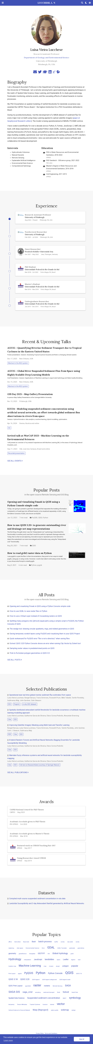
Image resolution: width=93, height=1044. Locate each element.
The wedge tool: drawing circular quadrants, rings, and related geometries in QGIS (42, 629)
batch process (45, 941)
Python (45, 518)
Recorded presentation (16, 453)
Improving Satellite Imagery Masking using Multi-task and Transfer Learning (39, 725)
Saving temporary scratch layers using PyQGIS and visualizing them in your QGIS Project (45, 634)
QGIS (40, 518)
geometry (12, 953)
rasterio (47, 986)
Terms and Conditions (51, 1033)
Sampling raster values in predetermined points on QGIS (32, 648)
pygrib (39, 565)
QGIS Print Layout (15, 986)
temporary (11, 1004)
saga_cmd (27, 992)
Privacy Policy (40, 1033)
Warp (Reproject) (40, 1010)
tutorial (52, 1004)
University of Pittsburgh (34, 217)
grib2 (72, 953)
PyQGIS (35, 518)
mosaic (51, 966)
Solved (66, 992)
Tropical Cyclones (35, 1004)
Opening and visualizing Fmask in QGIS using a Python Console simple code (40, 606)
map (45, 966)
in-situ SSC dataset (29, 704)
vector (61, 1004)
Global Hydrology (60, 953)
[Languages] (90, 3)
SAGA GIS (14, 991)
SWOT (64, 998)
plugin (58, 966)
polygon (65, 966)
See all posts (14, 660)
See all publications (17, 772)
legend (73, 959)
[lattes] (58, 73)
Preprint (17, 704)
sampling (38, 992)
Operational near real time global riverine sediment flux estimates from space (40, 695)
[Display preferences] (86, 3)
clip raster (70, 942)
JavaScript (38, 959)
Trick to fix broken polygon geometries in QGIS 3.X (30, 653)
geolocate (72, 948)
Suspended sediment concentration (43, 998)
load (79, 959)
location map (12, 966)
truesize (45, 1004)
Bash (34, 942)
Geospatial (32, 953)
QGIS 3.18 (13, 979)
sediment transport (48, 992)
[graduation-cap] (45, 73)
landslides (49, 959)
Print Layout (12, 973)
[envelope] (35, 73)
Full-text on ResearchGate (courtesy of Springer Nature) (39, 765)
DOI (9, 704)
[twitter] (40, 73)
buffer (56, 942)
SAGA (68, 985)
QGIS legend (35, 979)
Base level (26, 942)
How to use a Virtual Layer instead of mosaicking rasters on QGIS (36, 616)
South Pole (75, 992)
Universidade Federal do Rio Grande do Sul (42, 269)
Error (43, 948)
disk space (20, 948)
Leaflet (65, 959)
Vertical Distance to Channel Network (19, 1010)
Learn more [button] (8, 1040)
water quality (54, 1010)
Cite (9, 719)
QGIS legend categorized (49, 979)
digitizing (11, 948)
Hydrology (15, 959)
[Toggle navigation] (3, 2)
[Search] (82, 3)
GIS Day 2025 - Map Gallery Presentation (30, 394)
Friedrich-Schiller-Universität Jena (39, 252)
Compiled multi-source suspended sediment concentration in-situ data (37, 898)
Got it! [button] (81, 1039)
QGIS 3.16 (79, 973)
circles (63, 942)
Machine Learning (30, 965)
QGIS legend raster (64, 979)
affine (10, 942)
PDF (9, 734)
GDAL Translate (62, 948)
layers (58, 959)
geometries (81, 948)
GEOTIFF (41, 953)
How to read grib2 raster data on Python (29, 553)
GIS (49, 953)
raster (37, 985)
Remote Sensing (57, 986)
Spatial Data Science (16, 998)
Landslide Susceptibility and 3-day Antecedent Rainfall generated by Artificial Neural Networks (46, 903)
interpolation (27, 959)
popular (74, 966)
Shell (58, 992)
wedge (73, 1010)
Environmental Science (32, 948)
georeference (22, 953)
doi (9, 428)
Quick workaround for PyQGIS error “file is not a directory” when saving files (40, 638)
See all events (14, 461)
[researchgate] (54, 73)
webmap (65, 1010)
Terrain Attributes (22, 1004)
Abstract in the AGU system (18, 363)
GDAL (51, 947)
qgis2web (28, 986)
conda (77, 942)
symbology (75, 997)
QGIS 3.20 (24, 979)
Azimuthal (17, 942)
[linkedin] (50, 73)
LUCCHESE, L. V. (46, 2)
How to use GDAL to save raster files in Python (28, 611)
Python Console (55, 973)
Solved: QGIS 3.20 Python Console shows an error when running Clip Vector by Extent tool (45, 643)
